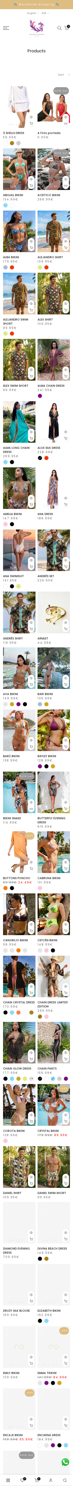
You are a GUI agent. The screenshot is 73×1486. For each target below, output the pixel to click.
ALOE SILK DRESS (49, 448)
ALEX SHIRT (45, 319)
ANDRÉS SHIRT (13, 638)
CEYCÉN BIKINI (47, 940)
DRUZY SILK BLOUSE (16, 1311)
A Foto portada (49, 133)
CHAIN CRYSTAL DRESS (19, 1002)
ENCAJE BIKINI (13, 1435)
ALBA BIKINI (11, 257)
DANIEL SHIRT (12, 1193)
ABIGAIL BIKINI (13, 195)
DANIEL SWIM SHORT (52, 1193)
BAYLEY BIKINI (47, 756)
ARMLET (43, 638)
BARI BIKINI (45, 694)
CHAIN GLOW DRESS (17, 1068)
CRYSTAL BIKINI (48, 1131)
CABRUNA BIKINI (49, 878)
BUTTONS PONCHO (16, 878)
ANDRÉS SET (46, 576)
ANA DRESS (45, 514)
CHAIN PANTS (47, 1068)
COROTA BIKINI (14, 1131)
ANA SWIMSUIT (13, 576)
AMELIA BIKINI (12, 514)
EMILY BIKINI (11, 1373)
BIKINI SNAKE (12, 818)
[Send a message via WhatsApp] (65, 1462)
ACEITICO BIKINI (49, 195)
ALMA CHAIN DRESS (51, 386)
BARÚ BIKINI (11, 756)
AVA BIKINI (10, 694)
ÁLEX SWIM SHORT (15, 386)
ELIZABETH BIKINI (49, 1311)
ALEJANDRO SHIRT (50, 257)
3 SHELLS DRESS (13, 133)
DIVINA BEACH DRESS (52, 1249)
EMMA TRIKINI (47, 1373)
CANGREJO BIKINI (15, 940)
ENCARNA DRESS (49, 1435)
